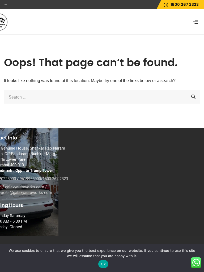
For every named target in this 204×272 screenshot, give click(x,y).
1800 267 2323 (55, 178)
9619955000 (30, 178)
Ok (103, 264)
